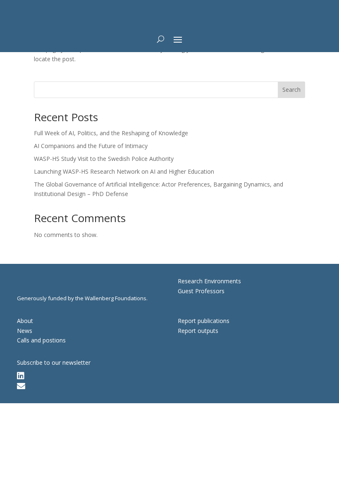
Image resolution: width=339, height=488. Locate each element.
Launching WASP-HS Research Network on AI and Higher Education (124, 171)
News (24, 331)
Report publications (203, 321)
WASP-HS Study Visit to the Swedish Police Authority (104, 159)
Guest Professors (201, 291)
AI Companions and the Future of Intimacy (91, 146)
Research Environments (209, 281)
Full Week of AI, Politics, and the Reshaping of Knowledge (111, 133)
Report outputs (198, 331)
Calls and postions (41, 340)
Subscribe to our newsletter (54, 362)
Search (291, 89)
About (25, 321)
